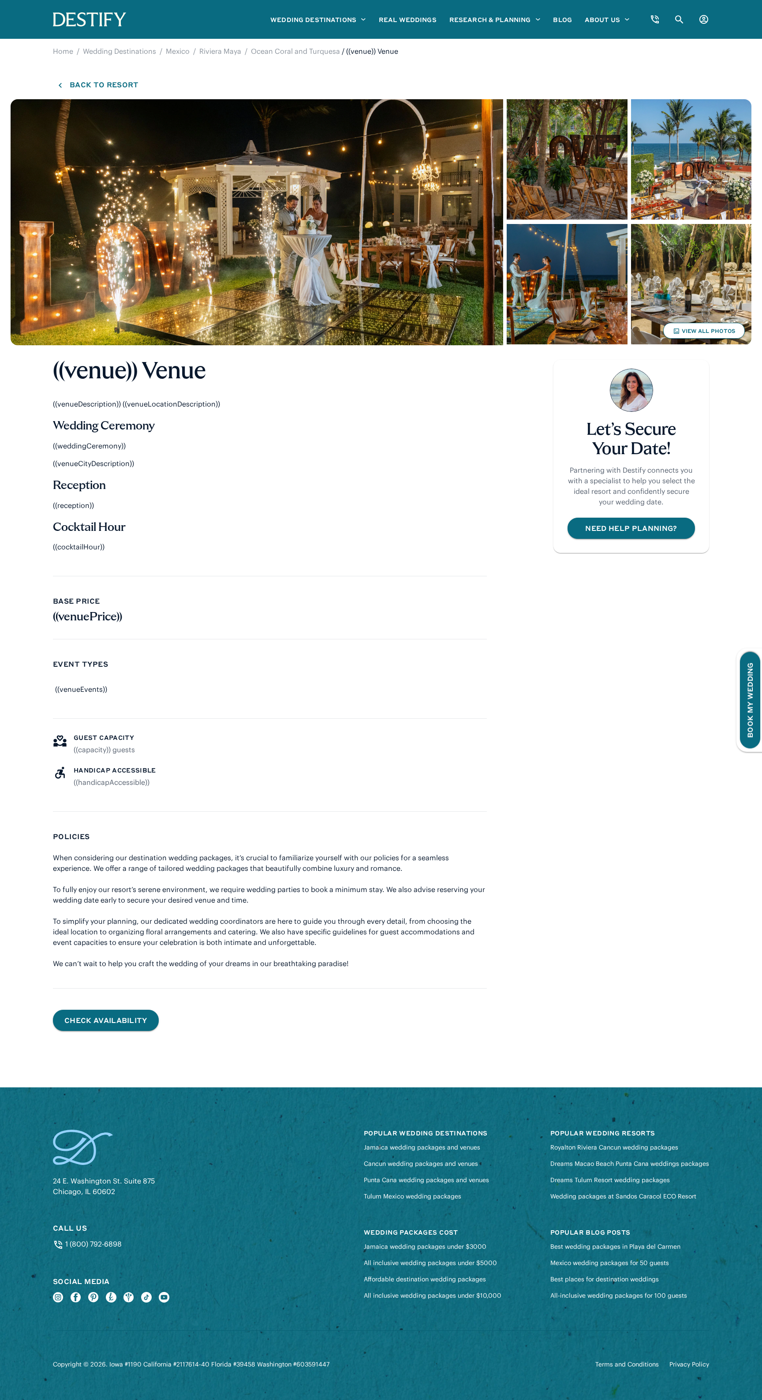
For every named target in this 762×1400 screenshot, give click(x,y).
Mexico (178, 51)
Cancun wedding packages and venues (421, 1164)
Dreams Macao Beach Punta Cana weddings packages (629, 1164)
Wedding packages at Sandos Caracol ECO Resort (623, 1196)
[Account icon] (703, 19)
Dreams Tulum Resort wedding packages (610, 1180)
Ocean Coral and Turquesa (295, 51)
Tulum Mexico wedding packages (412, 1196)
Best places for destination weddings (604, 1279)
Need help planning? (631, 528)
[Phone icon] (655, 19)
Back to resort (103, 84)
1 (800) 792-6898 (92, 1243)
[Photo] (257, 222)
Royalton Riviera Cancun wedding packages (614, 1147)
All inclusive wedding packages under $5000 (430, 1263)
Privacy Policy (689, 1364)
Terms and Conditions (627, 1364)
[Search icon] (679, 19)
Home (63, 51)
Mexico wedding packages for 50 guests (609, 1263)
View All (703, 333)
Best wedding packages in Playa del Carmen (615, 1247)
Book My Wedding (750, 700)
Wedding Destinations (119, 51)
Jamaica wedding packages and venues (422, 1147)
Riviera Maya (220, 51)
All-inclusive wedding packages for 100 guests (618, 1295)
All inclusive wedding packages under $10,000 (432, 1295)
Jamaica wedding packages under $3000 (425, 1247)
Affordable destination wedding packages (425, 1279)
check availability (105, 1020)
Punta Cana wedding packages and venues (426, 1180)
